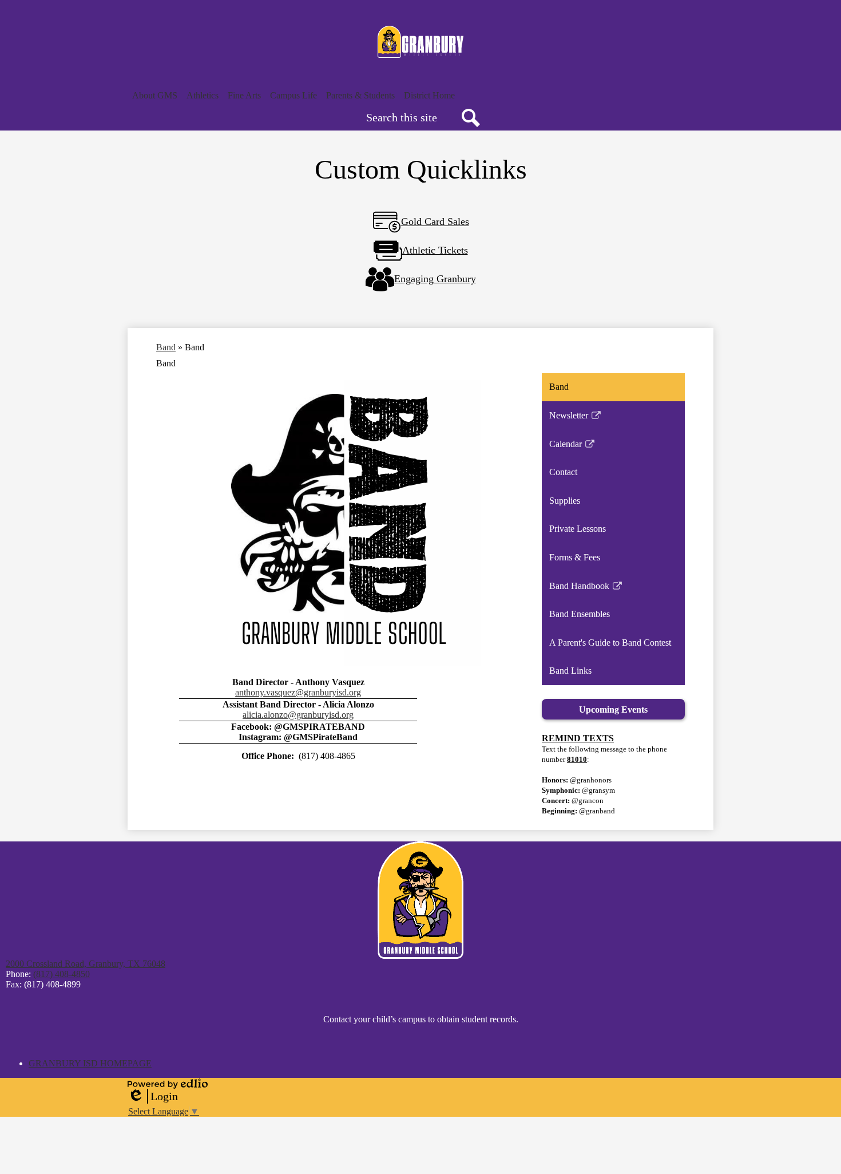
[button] (155, 95)
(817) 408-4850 (61, 974)
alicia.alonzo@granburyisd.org (298, 715)
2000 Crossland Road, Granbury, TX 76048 (85, 964)
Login (153, 1097)
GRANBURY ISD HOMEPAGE (90, 1063)
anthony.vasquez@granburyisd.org (298, 692)
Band (166, 347)
